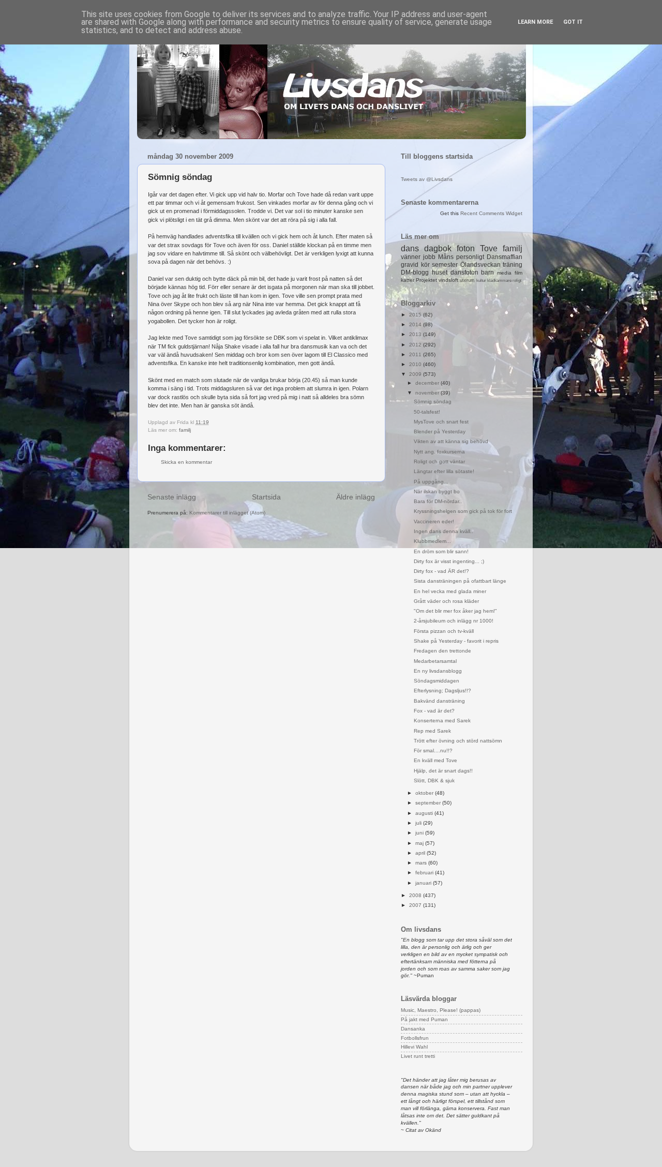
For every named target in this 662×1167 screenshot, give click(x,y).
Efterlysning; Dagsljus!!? (442, 690)
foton (466, 248)
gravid (409, 264)
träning (512, 264)
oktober (425, 793)
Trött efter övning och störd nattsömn (458, 741)
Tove (489, 248)
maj (420, 843)
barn (487, 272)
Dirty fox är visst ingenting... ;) (449, 561)
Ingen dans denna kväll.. (443, 531)
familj (185, 430)
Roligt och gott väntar (439, 461)
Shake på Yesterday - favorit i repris (456, 641)
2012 (416, 344)
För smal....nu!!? (433, 750)
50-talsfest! (427, 412)
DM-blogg (415, 272)
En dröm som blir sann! (441, 551)
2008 (416, 895)
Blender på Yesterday (439, 431)
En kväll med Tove (435, 760)
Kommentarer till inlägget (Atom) (227, 513)
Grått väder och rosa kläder (446, 601)
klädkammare (499, 280)
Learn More (535, 22)
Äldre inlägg (355, 497)
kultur (481, 280)
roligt (517, 280)
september (428, 803)
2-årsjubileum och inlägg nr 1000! (453, 621)
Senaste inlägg (171, 497)
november (428, 393)
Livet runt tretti (418, 1056)
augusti (424, 813)
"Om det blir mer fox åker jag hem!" (455, 611)
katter (407, 280)
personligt (470, 257)
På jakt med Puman (424, 1019)
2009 (416, 374)
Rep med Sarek (432, 731)
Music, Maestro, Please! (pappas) (440, 1010)
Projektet (426, 280)
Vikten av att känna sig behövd (451, 441)
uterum (467, 280)
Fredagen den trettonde (442, 651)
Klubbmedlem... (432, 541)
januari (424, 883)
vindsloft (448, 280)
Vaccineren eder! (434, 521)
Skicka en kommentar (186, 462)
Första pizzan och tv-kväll (444, 631)
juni (420, 833)
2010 (416, 364)
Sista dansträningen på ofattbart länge (460, 581)
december (428, 383)
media (504, 273)
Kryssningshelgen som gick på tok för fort (463, 511)
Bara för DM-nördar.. (438, 501)
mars (421, 863)
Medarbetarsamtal (435, 661)
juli (419, 823)
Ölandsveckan (480, 264)
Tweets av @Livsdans (427, 179)
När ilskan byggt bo (437, 491)
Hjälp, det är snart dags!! (443, 771)
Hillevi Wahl (414, 1047)
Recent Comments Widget (491, 213)
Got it (573, 22)
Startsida (266, 497)
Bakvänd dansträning (439, 701)
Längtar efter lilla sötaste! (444, 471)
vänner (410, 257)
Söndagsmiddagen (436, 681)
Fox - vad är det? (434, 711)
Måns (446, 257)
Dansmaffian (504, 257)
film (518, 273)
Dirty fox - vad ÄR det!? (441, 571)
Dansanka (413, 1029)
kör (425, 264)
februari (425, 872)
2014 (416, 324)
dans (410, 248)
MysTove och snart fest (441, 422)
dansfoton (464, 272)
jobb (429, 257)
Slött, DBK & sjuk (434, 780)
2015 (416, 314)
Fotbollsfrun (415, 1038)
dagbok (438, 248)
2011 (416, 354)
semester (445, 264)
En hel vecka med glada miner (450, 591)
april (421, 853)
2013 (416, 334)
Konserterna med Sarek (442, 720)
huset (439, 272)
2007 (416, 905)
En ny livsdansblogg (438, 671)
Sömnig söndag (433, 401)
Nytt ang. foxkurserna (439, 451)
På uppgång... (431, 481)
